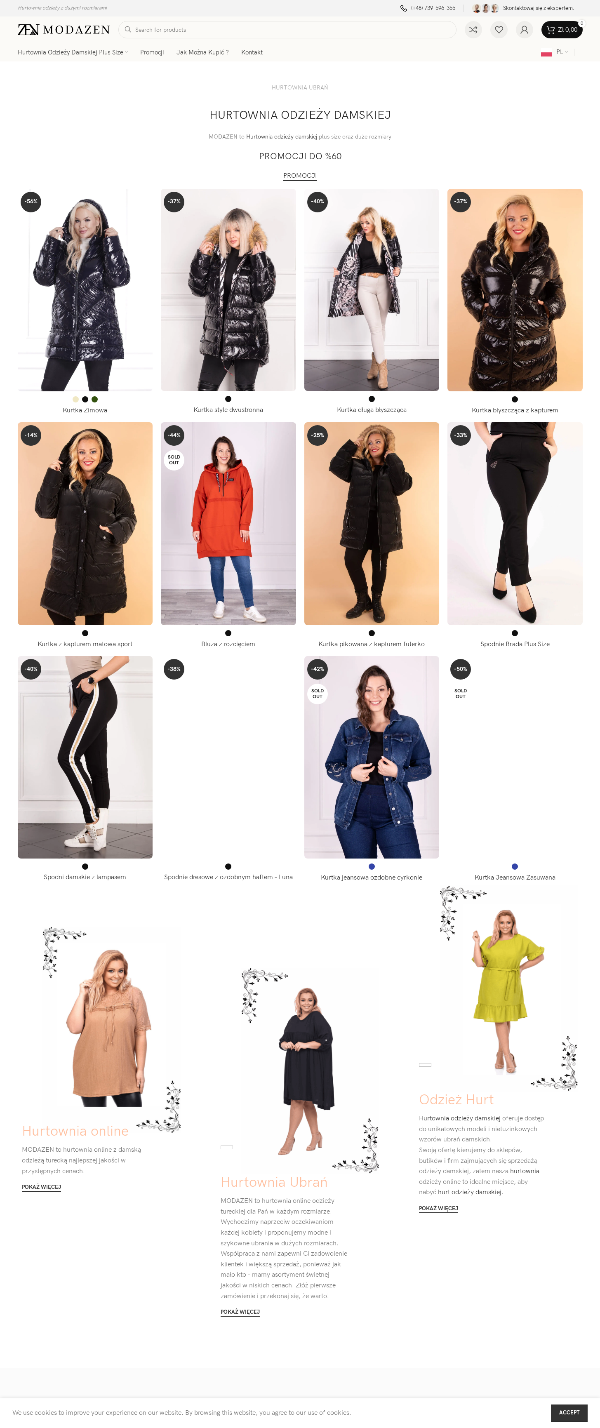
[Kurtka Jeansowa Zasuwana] (515, 757)
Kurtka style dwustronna (228, 410)
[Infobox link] (427, 8)
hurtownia (523, 1171)
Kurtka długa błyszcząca (372, 410)
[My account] (524, 29)
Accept (569, 1412)
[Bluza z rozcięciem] (228, 523)
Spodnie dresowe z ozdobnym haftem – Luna (228, 877)
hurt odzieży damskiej (468, 1192)
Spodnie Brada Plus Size (515, 644)
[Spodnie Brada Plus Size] (515, 523)
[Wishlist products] (499, 29)
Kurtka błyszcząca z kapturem (515, 410)
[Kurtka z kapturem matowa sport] (85, 523)
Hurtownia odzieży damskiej (281, 136)
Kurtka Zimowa (85, 410)
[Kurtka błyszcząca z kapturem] (515, 290)
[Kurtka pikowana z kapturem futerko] (372, 523)
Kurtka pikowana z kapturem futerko (371, 644)
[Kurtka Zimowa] (85, 290)
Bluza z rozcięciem (228, 644)
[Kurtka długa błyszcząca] (372, 290)
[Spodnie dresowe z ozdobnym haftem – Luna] (228, 757)
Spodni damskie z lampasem (85, 877)
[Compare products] (473, 29)
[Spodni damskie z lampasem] (85, 757)
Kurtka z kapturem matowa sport (85, 644)
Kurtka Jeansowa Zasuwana (515, 878)
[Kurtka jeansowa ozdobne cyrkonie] (372, 757)
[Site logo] (64, 29)
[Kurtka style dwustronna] (228, 290)
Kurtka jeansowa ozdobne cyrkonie (371, 878)
